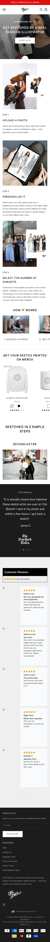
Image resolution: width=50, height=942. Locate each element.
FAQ (4, 848)
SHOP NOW (25, 40)
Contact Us (7, 852)
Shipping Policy (9, 857)
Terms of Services (10, 861)
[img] (10, 579)
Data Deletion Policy (11, 870)
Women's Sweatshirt (17, 398)
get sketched (25, 417)
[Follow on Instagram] (4, 904)
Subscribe (13, 834)
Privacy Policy (8, 865)
